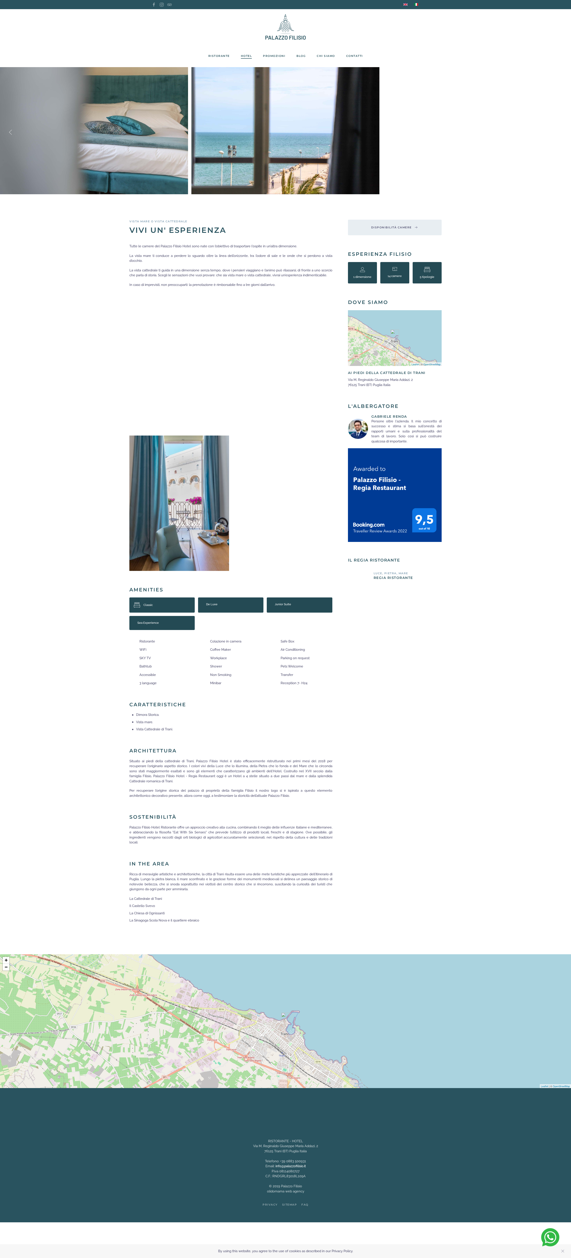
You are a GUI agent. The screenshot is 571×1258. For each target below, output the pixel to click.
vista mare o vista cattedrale (158, 221)
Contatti (354, 56)
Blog (301, 56)
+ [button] (6, 960)
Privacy (270, 1204)
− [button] (6, 967)
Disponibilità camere (391, 227)
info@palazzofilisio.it (290, 1166)
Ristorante (219, 56)
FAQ (304, 1204)
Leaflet (415, 364)
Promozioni (274, 56)
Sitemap (289, 1204)
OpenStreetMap (432, 364)
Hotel (246, 56)
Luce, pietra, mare (391, 573)
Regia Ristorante (393, 578)
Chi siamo (326, 56)
